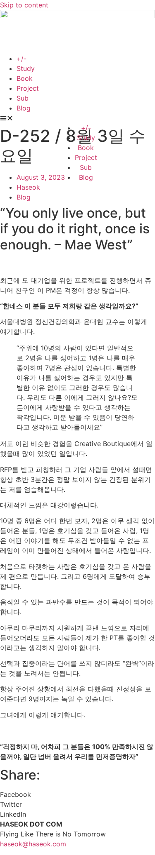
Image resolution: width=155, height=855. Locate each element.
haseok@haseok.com (33, 844)
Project (28, 88)
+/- (21, 58)
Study (26, 68)
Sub (23, 98)
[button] (77, 118)
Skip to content (24, 5)
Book (25, 78)
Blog (24, 108)
